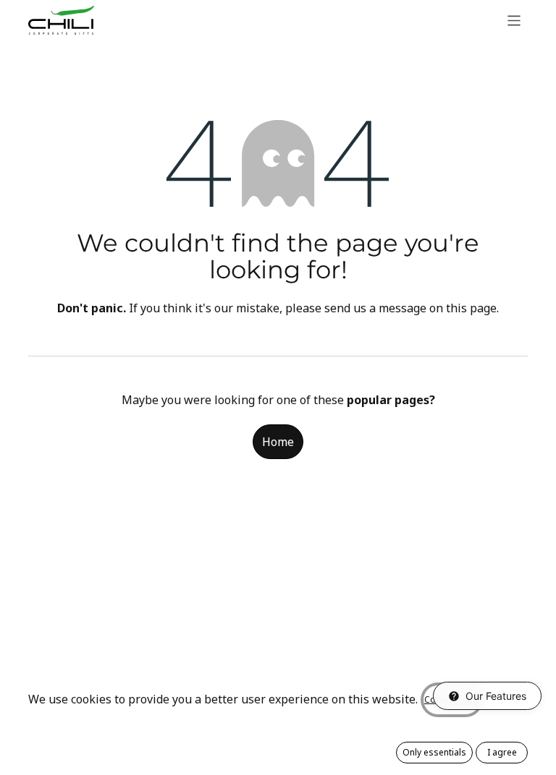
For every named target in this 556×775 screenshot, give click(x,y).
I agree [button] (502, 752)
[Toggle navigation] (514, 20)
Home (278, 442)
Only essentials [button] (434, 752)
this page (471, 308)
